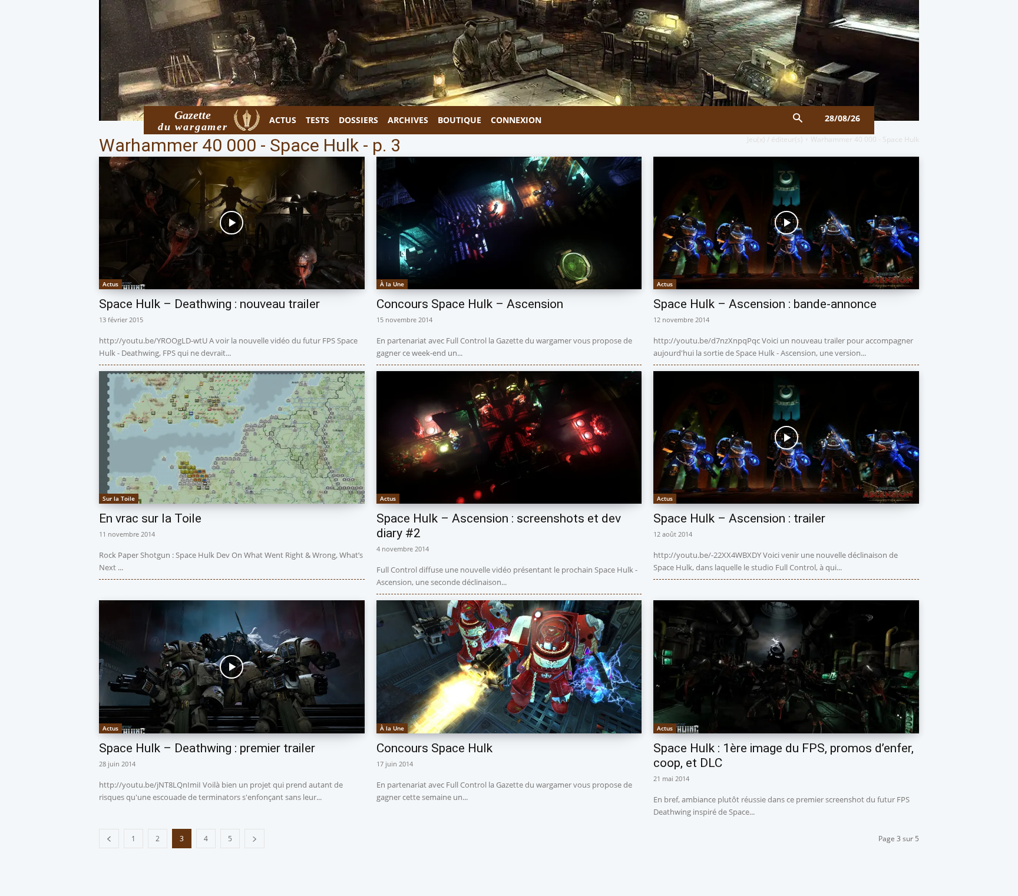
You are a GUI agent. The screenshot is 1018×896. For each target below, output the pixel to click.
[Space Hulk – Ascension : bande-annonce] (786, 223)
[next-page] (254, 838)
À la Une (392, 284)
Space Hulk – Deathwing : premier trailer (207, 748)
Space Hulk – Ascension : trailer (739, 518)
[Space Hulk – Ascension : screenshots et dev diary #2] (509, 437)
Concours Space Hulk (434, 748)
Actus (110, 284)
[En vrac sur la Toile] (232, 437)
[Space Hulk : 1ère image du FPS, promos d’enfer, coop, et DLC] (786, 666)
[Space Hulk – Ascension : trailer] (786, 437)
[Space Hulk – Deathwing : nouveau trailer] (232, 223)
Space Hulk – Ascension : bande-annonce (765, 304)
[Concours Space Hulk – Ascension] (509, 223)
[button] (798, 118)
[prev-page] (109, 838)
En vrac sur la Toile (150, 518)
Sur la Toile (119, 498)
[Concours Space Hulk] (509, 666)
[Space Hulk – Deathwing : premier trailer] (232, 666)
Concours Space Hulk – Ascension (469, 304)
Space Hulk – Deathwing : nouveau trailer (209, 304)
